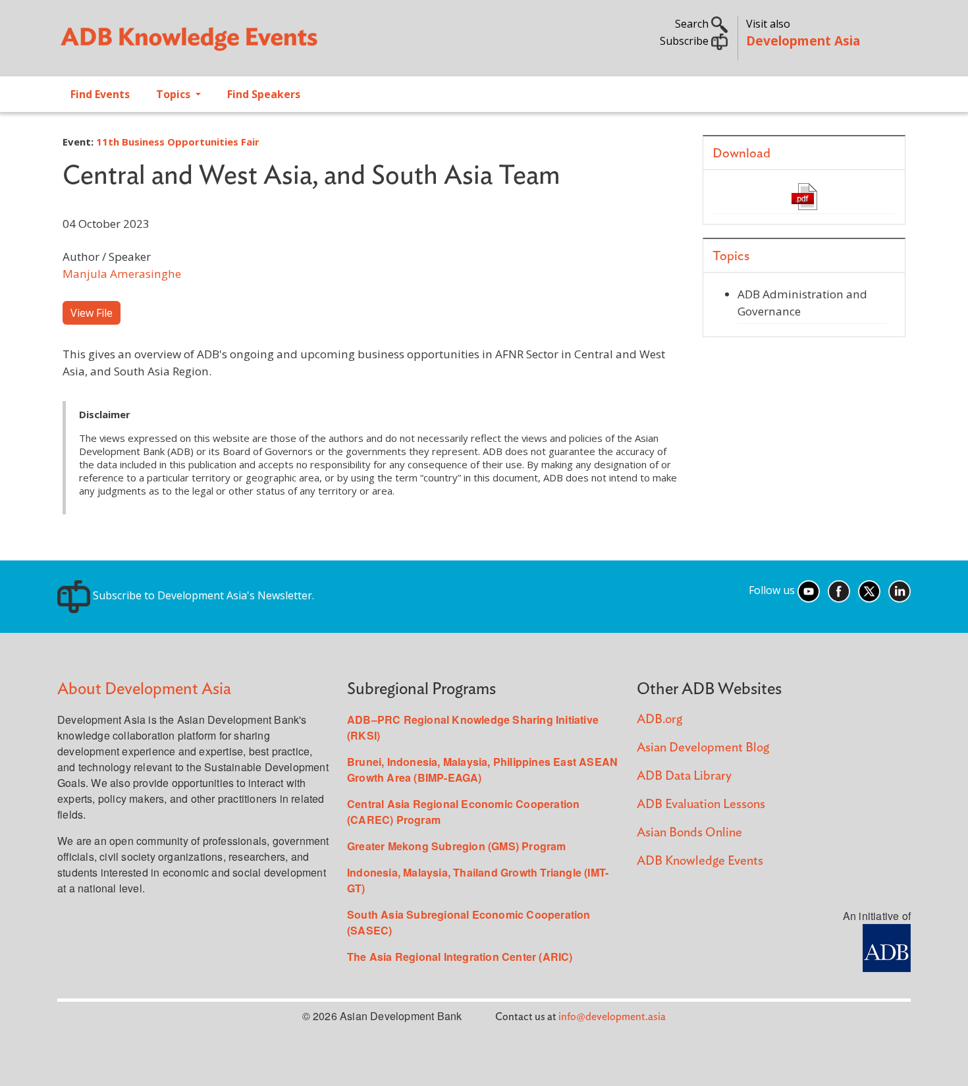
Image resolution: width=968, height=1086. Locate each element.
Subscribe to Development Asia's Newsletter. (202, 595)
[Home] (264, 43)
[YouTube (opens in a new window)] (808, 590)
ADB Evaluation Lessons (701, 804)
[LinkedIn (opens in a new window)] (899, 590)
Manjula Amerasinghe (122, 273)
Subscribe (685, 41)
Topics (174, 94)
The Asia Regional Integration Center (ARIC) (460, 956)
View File (91, 313)
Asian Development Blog (703, 748)
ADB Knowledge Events (700, 861)
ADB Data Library (684, 776)
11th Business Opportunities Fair (177, 141)
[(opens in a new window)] (887, 946)
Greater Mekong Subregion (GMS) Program (456, 846)
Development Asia (803, 40)
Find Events (100, 94)
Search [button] (693, 23)
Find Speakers (263, 94)
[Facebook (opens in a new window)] (839, 590)
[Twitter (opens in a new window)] (869, 590)
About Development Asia (144, 689)
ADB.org (659, 719)
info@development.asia (612, 1017)
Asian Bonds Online (689, 833)
